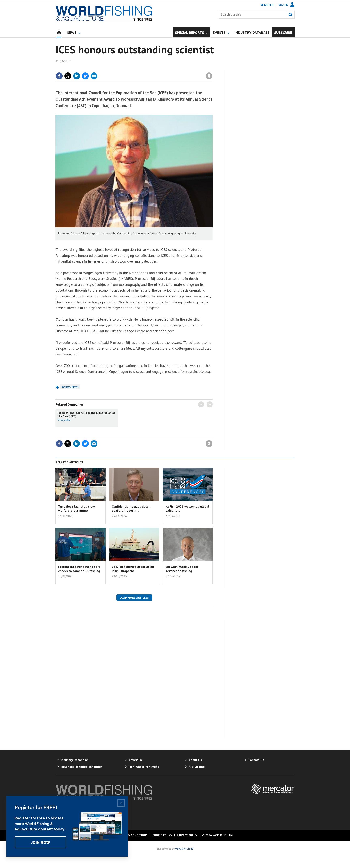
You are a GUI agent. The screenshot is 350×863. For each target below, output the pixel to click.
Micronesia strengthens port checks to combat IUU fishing (79, 569)
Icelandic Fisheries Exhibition (82, 767)
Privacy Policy (187, 835)
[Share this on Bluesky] (85, 76)
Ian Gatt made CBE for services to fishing (181, 569)
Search (290, 14)
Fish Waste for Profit (144, 767)
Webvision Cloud (184, 848)
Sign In (283, 5)
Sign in (161, 67)
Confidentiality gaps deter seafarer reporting (131, 508)
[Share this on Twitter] (67, 76)
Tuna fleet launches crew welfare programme (76, 508)
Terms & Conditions (132, 835)
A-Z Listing (197, 767)
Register (267, 5)
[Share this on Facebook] (59, 76)
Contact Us (256, 760)
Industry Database (74, 760)
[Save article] (209, 76)
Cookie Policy (162, 835)
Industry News (70, 387)
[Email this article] (94, 76)
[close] (212, 67)
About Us (195, 760)
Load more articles (134, 597)
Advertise (136, 760)
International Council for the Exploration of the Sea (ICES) (86, 414)
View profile (64, 420)
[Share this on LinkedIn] (76, 76)
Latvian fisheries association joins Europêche (133, 569)
